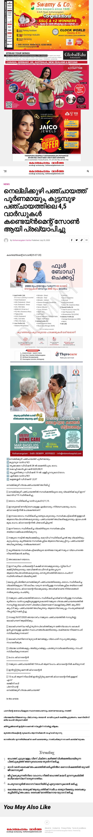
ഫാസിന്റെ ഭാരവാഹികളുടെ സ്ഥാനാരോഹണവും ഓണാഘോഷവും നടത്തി (37, 711)
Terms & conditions (79, 828)
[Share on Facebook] (72, 240)
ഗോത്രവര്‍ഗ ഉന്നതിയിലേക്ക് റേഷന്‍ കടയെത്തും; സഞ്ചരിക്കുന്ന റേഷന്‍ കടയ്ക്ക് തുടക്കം (44, 739)
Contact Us (56, 828)
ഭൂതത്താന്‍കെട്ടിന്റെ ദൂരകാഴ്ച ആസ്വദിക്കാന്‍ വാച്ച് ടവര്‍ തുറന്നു (33, 733)
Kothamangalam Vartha (22, 240)
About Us (48, 828)
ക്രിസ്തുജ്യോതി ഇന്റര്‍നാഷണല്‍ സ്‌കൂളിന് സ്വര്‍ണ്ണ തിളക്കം (31, 726)
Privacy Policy (66, 828)
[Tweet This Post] (76, 240)
